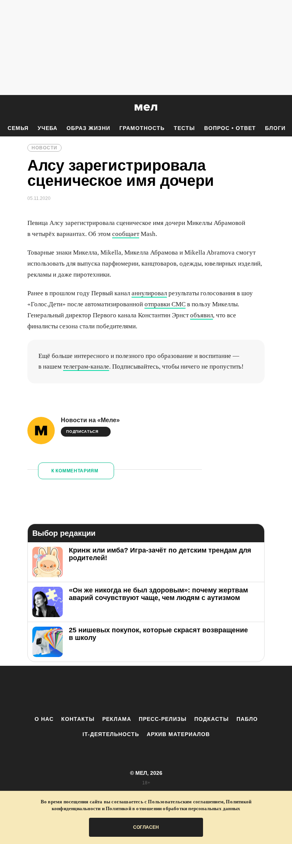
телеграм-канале (86, 366)
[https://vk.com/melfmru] (125, 690)
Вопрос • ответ (230, 128)
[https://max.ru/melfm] (208, 690)
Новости (44, 147)
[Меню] (280, 107)
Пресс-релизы (163, 719)
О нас (44, 719)
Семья (18, 128)
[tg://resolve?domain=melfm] (83, 690)
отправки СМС (165, 304)
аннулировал (149, 293)
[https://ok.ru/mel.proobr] (187, 690)
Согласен (146, 827)
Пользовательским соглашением (186, 801)
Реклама (116, 719)
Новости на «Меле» (90, 420)
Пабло (247, 719)
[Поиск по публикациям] (7, 108)
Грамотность (142, 128)
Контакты (78, 719)
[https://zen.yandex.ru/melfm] (104, 690)
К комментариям (74, 470)
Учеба (47, 128)
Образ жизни (88, 128)
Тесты (184, 128)
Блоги (275, 128)
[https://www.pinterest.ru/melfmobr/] (166, 690)
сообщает (125, 234)
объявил (201, 315)
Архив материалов (178, 734)
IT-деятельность (111, 734)
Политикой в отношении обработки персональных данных (173, 808)
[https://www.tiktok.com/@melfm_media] (146, 690)
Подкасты (211, 719)
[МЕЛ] (146, 107)
